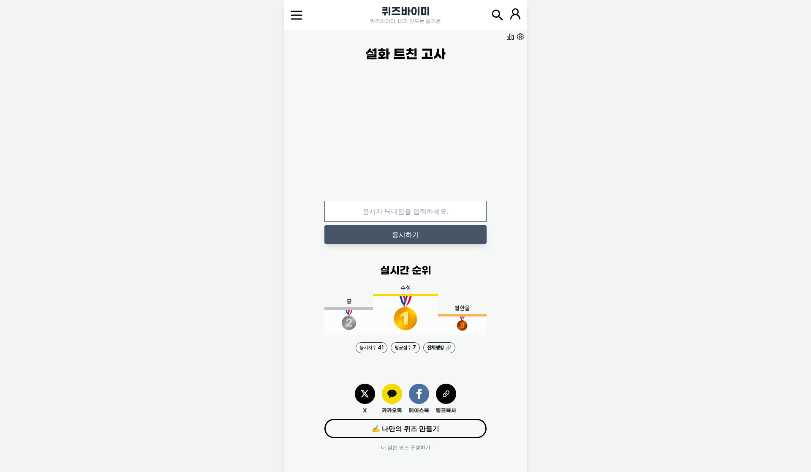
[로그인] (515, 15)
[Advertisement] (405, 138)
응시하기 (405, 234)
